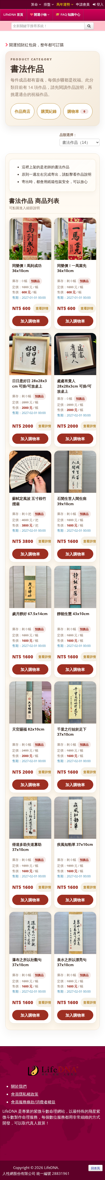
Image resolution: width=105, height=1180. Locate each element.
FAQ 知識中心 (70, 14)
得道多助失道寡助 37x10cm (27, 847)
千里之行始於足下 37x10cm (71, 732)
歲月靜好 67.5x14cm (30, 613)
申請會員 (83, 4)
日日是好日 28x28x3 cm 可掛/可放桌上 (29, 383)
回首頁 (95, 1168)
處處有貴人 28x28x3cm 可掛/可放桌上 (74, 386)
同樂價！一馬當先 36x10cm (71, 268)
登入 (100, 4)
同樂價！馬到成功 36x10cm (27, 268)
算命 (35, 4)
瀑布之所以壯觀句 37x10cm (27, 962)
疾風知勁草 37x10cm (75, 844)
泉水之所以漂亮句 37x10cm (71, 962)
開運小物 (40, 14)
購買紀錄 (49, 111)
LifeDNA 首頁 (13, 14)
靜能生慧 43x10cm (73, 613)
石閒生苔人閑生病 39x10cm (71, 501)
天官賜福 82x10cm (28, 729)
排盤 (48, 4)
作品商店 (22, 111)
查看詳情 (42, 308)
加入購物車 (30, 321)
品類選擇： (68, 134)
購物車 (76, 111)
